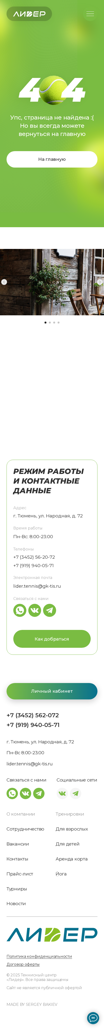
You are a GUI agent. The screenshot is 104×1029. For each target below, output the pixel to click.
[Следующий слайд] (100, 282)
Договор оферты (23, 964)
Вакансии (18, 844)
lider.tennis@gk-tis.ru (37, 586)
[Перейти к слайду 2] (50, 323)
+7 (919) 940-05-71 (33, 725)
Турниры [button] (17, 889)
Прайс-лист (20, 874)
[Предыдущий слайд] (4, 282)
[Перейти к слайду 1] (45, 323)
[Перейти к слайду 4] (58, 323)
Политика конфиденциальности (39, 956)
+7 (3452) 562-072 (33, 715)
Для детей (68, 844)
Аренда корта (72, 859)
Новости (16, 904)
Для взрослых (72, 829)
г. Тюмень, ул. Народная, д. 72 (48, 516)
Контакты (17, 859)
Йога (61, 874)
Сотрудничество (25, 829)
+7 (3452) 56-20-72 (34, 557)
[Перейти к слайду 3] (54, 323)
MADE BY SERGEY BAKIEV (32, 1004)
